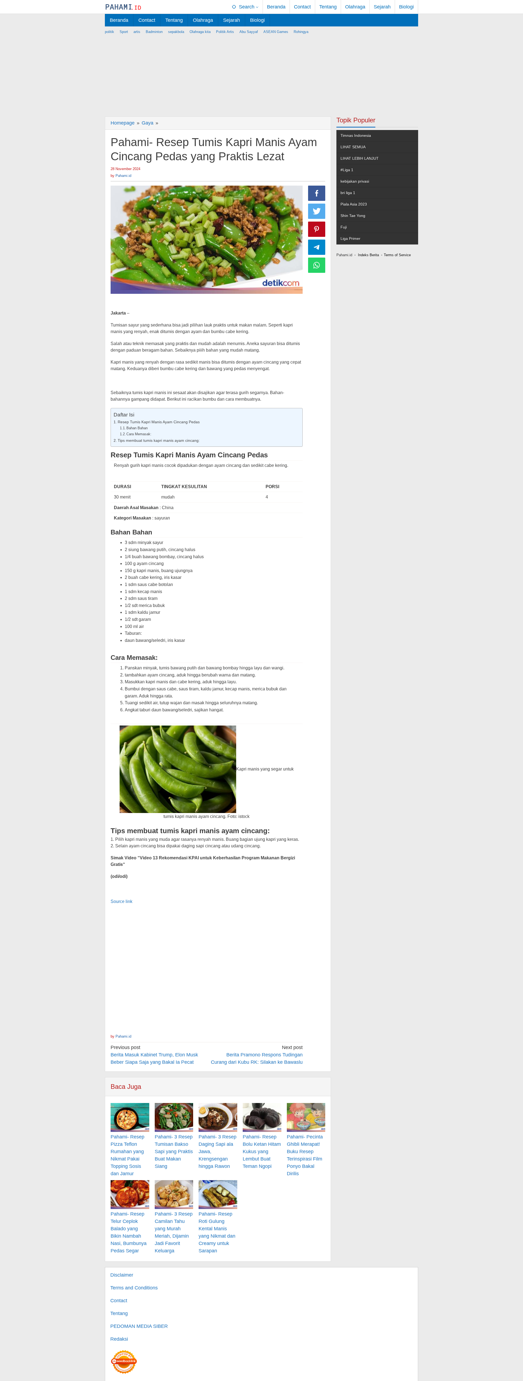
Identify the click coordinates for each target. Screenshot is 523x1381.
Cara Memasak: (138, 434)
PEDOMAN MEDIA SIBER (139, 1326)
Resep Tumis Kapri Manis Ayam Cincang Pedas (159, 422)
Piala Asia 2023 (353, 204)
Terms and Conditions (134, 1288)
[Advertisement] (261, 73)
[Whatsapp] (317, 265)
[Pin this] (317, 229)
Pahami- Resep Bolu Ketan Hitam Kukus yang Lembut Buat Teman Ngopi (262, 1151)
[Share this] (317, 193)
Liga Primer (350, 238)
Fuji (343, 227)
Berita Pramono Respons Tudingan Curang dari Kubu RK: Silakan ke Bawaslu (256, 1055)
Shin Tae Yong (352, 215)
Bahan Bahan (137, 428)
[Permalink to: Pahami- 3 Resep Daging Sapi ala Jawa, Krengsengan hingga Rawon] (218, 1117)
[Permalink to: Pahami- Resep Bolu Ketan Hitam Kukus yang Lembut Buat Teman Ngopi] (262, 1117)
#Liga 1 (346, 170)
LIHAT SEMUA (353, 147)
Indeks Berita (368, 255)
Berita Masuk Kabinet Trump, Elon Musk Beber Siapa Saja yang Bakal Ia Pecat (154, 1055)
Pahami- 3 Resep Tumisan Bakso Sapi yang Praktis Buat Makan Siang (174, 1151)
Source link (121, 901)
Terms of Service (397, 255)
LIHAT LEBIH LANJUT (359, 158)
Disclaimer (121, 1275)
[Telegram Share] (317, 247)
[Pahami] (123, 7)
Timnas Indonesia (355, 135)
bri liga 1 (347, 193)
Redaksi (119, 1339)
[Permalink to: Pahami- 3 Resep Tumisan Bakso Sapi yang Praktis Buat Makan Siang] (174, 1117)
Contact (118, 1300)
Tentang (119, 1313)
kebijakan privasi (354, 181)
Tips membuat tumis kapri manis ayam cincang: (159, 440)
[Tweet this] (317, 211)
